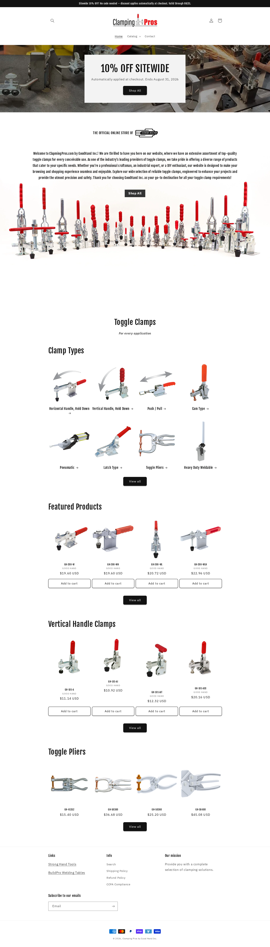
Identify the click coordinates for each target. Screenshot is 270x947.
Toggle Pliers (155, 468)
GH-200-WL (156, 564)
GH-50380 (113, 809)
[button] (52, 20)
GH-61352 (69, 809)
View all (135, 481)
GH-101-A (69, 689)
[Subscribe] (113, 906)
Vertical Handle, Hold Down (110, 409)
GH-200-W (69, 564)
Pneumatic (67, 468)
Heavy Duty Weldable (198, 468)
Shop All (135, 90)
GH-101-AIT (157, 692)
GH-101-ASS (200, 688)
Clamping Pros (130, 938)
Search (111, 864)
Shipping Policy (117, 871)
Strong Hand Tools (62, 864)
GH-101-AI (113, 681)
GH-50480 (200, 809)
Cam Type (198, 409)
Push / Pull (154, 409)
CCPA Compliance (118, 884)
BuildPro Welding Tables (66, 873)
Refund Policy (116, 877)
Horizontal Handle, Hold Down (69, 409)
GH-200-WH (113, 564)
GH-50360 (157, 809)
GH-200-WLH (200, 564)
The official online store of (113, 133)
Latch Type (111, 468)
